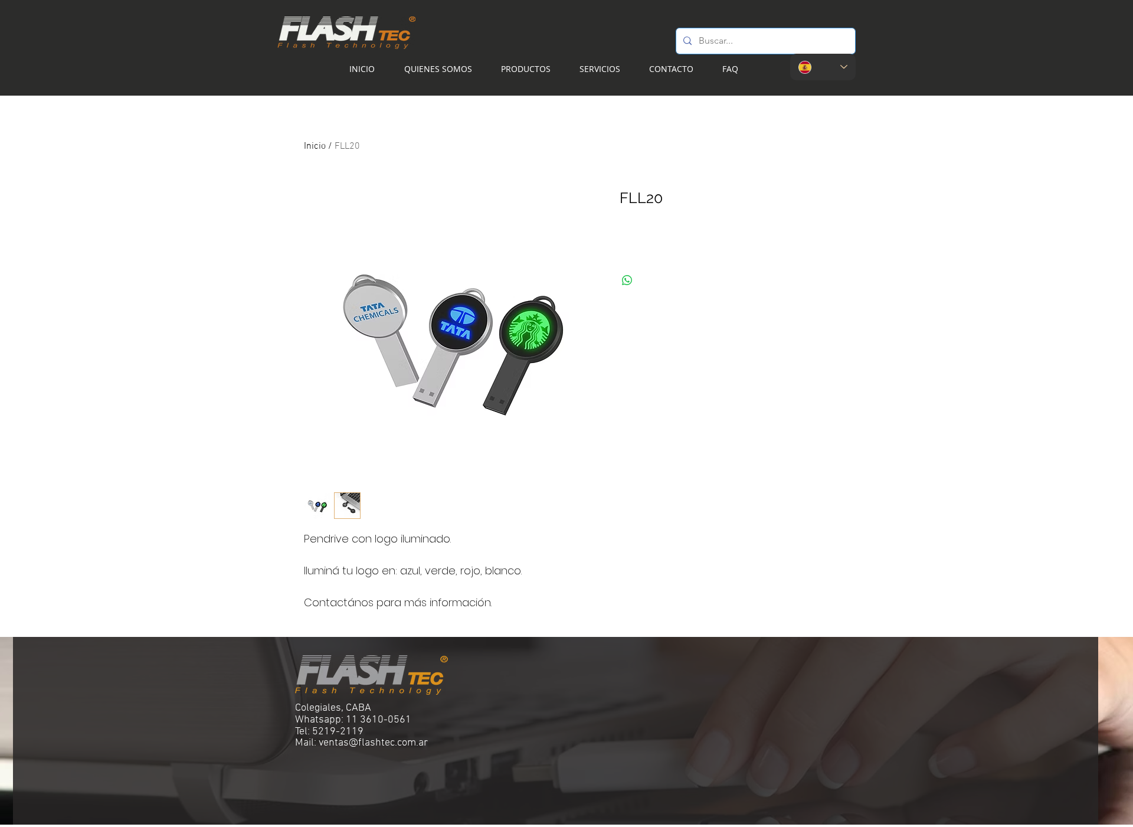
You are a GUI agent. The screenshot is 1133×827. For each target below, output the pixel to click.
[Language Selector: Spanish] (823, 67)
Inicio (315, 146)
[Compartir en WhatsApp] (627, 280)
